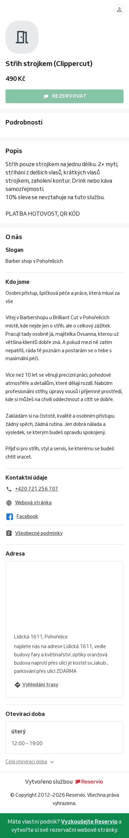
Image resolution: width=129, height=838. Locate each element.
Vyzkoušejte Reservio (89, 821)
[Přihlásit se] (119, 9)
